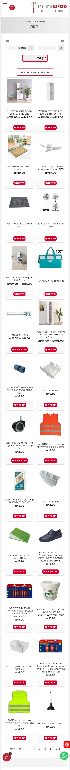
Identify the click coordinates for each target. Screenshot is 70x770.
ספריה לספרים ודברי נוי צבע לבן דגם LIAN (19, 112)
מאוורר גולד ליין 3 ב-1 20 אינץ (50, 225)
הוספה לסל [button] (50, 405)
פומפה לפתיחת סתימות (50, 723)
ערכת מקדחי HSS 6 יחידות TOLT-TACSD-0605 (19, 501)
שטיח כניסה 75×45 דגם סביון (19, 225)
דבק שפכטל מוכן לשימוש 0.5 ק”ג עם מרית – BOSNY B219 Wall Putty (50, 612)
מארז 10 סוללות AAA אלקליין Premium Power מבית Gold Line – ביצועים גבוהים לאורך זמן (51, 667)
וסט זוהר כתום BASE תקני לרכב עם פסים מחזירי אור (51, 445)
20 (20, 749)
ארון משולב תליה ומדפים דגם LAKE (19, 279)
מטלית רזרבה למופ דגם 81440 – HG (19, 556)
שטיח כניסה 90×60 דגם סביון (19, 168)
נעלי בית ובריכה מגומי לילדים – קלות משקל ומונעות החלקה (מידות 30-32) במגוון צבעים (50, 556)
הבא (12, 749)
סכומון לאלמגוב (50, 501)
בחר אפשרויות (19, 349)
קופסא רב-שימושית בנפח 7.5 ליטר (19, 667)
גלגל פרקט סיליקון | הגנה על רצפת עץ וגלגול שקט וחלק (19, 446)
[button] (35, 72)
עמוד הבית (38, 21)
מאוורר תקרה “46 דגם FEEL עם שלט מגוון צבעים (51, 168)
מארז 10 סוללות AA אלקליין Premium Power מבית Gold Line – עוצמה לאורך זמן (19, 612)
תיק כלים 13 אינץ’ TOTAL (50, 281)
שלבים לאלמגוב (50, 390)
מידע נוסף (50, 127)
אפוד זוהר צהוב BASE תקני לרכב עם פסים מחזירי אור (19, 723)
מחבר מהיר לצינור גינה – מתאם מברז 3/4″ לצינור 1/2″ (19, 390)
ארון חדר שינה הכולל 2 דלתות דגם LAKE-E (50, 112)
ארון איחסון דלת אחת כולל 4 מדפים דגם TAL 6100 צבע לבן (50, 335)
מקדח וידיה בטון (19, 335)
